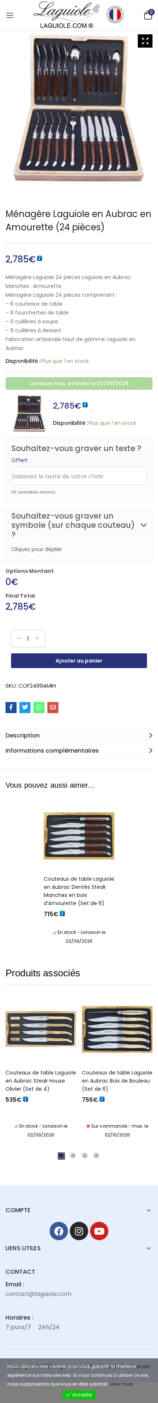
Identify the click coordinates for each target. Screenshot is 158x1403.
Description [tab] (23, 735)
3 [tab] (83, 1154)
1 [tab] (60, 1154)
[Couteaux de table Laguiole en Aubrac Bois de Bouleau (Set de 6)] (117, 1029)
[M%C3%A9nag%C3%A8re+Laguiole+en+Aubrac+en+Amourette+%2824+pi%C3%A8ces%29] (24, 707)
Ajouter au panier (79, 660)
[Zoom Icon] (145, 41)
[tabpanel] (41, 1068)
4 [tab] (95, 1154)
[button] (146, 14)
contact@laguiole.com (38, 1294)
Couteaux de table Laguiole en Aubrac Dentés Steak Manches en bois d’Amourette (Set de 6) (79, 891)
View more (121, 1384)
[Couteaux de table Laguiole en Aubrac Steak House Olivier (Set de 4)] (41, 1029)
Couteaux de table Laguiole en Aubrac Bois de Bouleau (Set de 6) (117, 1081)
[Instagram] (79, 1231)
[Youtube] (99, 1231)
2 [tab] (71, 1154)
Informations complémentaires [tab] (52, 750)
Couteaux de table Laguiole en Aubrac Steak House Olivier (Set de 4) (41, 1081)
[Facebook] (59, 1231)
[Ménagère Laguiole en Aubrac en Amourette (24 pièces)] (11, 707)
